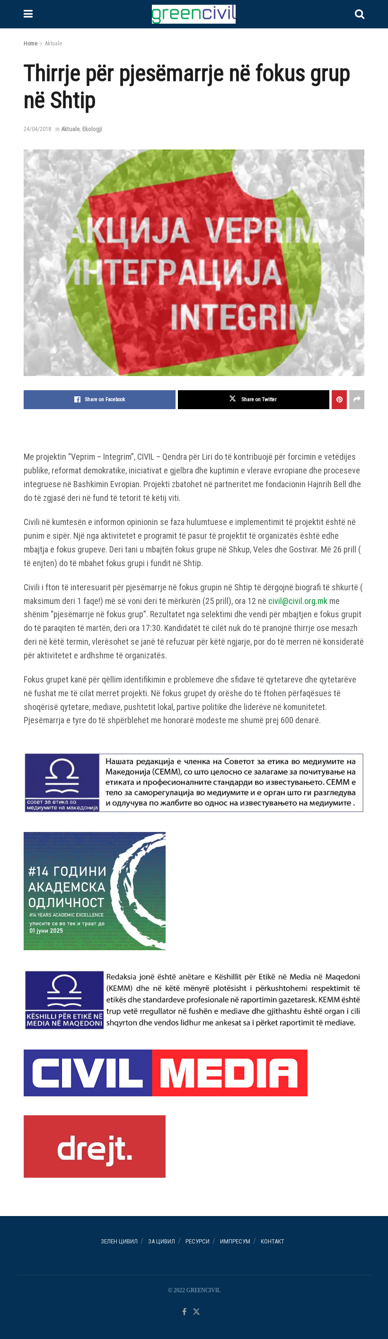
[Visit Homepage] (193, 14)
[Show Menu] (28, 14)
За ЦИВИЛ (161, 1241)
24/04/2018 (37, 128)
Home (30, 43)
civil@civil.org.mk (297, 601)
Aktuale (53, 43)
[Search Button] (359, 14)
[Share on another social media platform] (356, 399)
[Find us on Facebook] (184, 1312)
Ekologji (92, 128)
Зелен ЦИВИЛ (119, 1241)
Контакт (272, 1241)
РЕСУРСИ (197, 1241)
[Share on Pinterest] (339, 399)
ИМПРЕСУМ (235, 1241)
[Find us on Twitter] (196, 1312)
